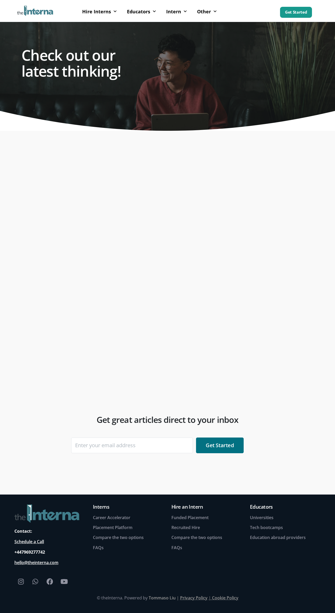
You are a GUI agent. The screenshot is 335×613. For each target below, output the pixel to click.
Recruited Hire (185, 527)
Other (204, 11)
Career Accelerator (111, 517)
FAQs (98, 547)
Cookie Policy (225, 598)
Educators (138, 11)
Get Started (296, 12)
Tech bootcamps (266, 527)
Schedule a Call (29, 541)
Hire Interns (96, 11)
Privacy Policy (194, 598)
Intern (173, 11)
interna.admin (42, 363)
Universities (261, 517)
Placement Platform (112, 527)
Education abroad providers (278, 537)
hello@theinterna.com (36, 562)
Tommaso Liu (162, 598)
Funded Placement (190, 517)
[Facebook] (49, 581)
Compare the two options (118, 537)
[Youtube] (64, 581)
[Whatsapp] (35, 581)
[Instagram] (20, 581)
